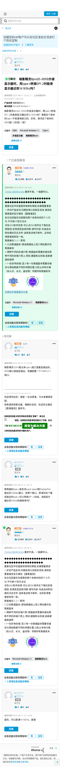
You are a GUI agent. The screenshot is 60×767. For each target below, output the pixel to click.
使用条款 (14, 762)
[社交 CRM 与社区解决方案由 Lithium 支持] (37, 749)
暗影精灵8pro (32, 135)
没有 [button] (41, 322)
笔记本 (8, 28)
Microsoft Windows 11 (29, 130)
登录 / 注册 (51, 13)
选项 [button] (56, 28)
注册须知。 (25, 762)
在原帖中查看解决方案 (16, 292)
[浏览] (4, 13)
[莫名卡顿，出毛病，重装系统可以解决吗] (17, 51)
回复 (11, 147)
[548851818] (9, 170)
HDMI (15, 130)
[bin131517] (8, 61)
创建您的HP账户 (11, 45)
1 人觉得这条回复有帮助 (18, 326)
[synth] (8, 346)
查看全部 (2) (17, 307)
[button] (54, 58)
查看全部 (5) (16, 140)
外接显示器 (18, 135)
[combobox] (30, 21)
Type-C (46, 130)
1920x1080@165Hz (15, 191)
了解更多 (29, 45)
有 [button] (32, 322)
